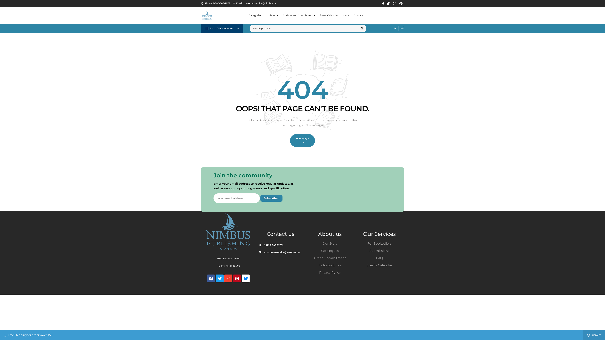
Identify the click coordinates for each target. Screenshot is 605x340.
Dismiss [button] (596, 335)
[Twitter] (220, 278)
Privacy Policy (330, 272)
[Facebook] (211, 278)
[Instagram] (228, 278)
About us (330, 234)
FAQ (379, 258)
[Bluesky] (246, 278)
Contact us (280, 234)
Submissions (379, 251)
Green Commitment (330, 258)
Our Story (330, 243)
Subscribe (271, 198)
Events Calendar (379, 265)
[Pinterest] (237, 278)
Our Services (379, 234)
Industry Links (330, 265)
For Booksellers (379, 243)
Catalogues (330, 251)
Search (362, 28)
